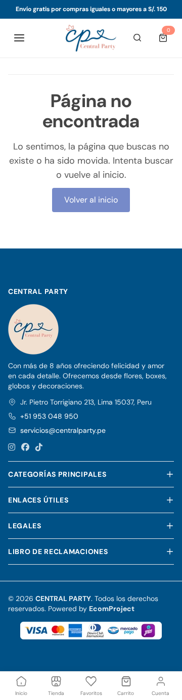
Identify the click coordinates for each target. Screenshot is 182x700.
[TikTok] (38, 447)
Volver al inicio (91, 199)
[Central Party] (91, 38)
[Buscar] (137, 38)
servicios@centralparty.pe (63, 430)
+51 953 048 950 (49, 416)
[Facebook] (25, 447)
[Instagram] (11, 447)
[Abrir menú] (19, 38)
